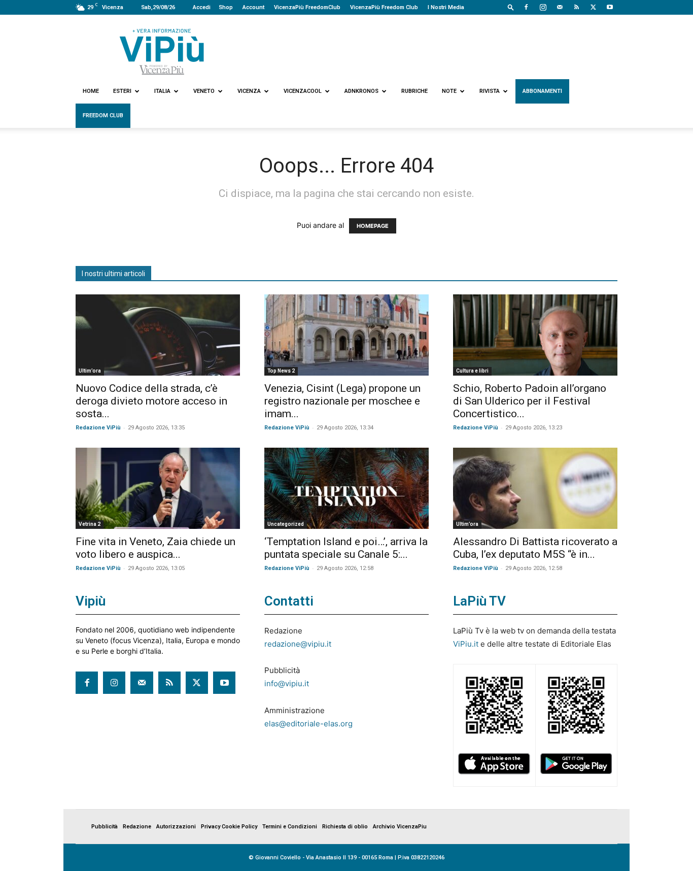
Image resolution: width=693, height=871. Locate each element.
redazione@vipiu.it (297, 644)
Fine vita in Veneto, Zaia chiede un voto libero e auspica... (155, 547)
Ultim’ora (90, 371)
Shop (226, 7)
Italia (162, 91)
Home (91, 91)
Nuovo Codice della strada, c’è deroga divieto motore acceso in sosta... (151, 401)
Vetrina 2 (89, 524)
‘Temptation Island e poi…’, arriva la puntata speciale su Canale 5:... (346, 547)
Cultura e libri (472, 371)
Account (253, 7)
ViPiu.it (465, 644)
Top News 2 (281, 371)
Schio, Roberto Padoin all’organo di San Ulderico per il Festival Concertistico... (529, 401)
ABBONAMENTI (542, 91)
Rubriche (414, 91)
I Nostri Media (446, 7)
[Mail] (559, 7)
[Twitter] (593, 7)
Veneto (204, 91)
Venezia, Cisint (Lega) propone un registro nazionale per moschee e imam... (342, 401)
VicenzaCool (303, 91)
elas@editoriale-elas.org (308, 723)
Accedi (202, 7)
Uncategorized (285, 524)
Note (449, 91)
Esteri (122, 91)
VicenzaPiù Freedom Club (384, 7)
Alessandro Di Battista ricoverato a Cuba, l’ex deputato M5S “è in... (535, 547)
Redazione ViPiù (98, 427)
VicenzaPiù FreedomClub (307, 7)
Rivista (489, 91)
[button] (510, 7)
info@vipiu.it (286, 683)
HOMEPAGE (373, 225)
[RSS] (576, 7)
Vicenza (249, 91)
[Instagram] (542, 7)
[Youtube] (609, 7)
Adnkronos (361, 91)
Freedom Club (103, 115)
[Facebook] (526, 7)
